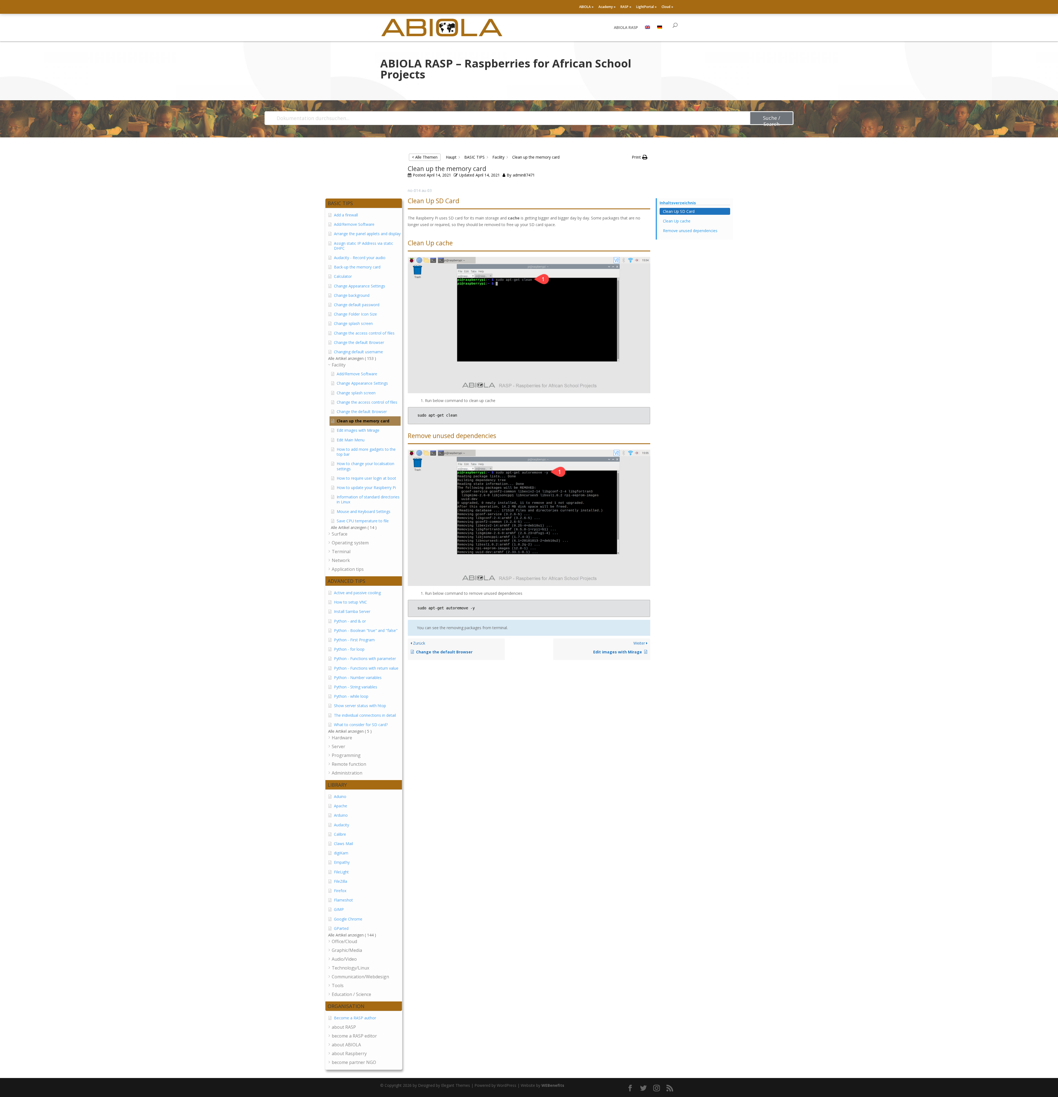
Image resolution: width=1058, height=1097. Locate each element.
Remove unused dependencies (690, 230)
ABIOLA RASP (626, 28)
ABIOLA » (586, 7)
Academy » (607, 7)
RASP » (625, 7)
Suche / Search (771, 120)
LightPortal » (646, 7)
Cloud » (667, 7)
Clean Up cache (676, 221)
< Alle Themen (425, 157)
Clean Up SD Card (679, 211)
